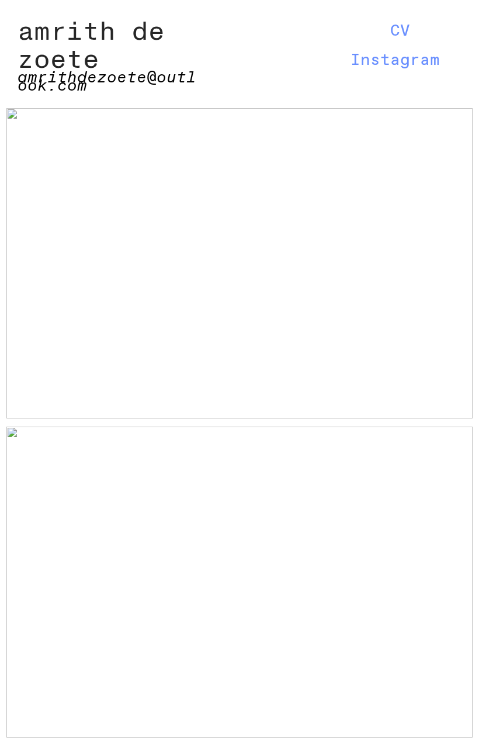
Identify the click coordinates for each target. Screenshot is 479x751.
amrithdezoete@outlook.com (107, 82)
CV (400, 31)
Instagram (395, 60)
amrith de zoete (91, 45)
